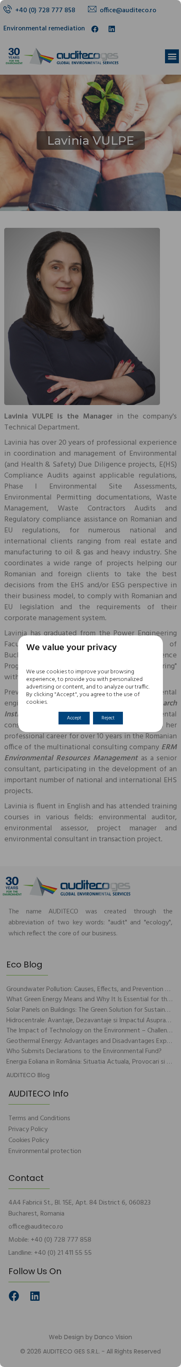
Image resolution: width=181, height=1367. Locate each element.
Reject (107, 718)
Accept (74, 718)
